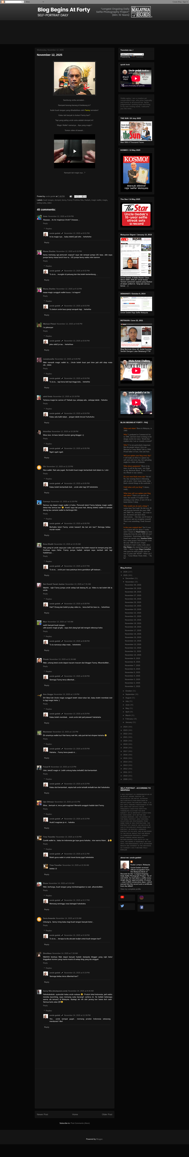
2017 (125, 751)
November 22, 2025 (133, 613)
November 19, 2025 (133, 623)
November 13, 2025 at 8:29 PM (77, 714)
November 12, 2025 (133, 648)
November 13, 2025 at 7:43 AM (60, 622)
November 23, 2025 (133, 609)
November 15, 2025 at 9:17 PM (77, 900)
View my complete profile (130, 889)
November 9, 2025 (132, 658)
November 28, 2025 (133, 592)
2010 (125, 776)
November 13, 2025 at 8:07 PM (77, 566)
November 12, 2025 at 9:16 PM (69, 289)
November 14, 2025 (133, 641)
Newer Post (42, 1114)
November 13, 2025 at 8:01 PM (77, 233)
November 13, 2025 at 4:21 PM (67, 802)
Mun (45, 622)
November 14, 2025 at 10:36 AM (75, 865)
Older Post (107, 1114)
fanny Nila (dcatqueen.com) (55, 991)
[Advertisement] (74, 1088)
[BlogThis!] (78, 196)
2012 (125, 769)
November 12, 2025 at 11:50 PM (64, 501)
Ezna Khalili (48, 544)
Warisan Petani (49, 324)
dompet (58, 200)
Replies (49, 229)
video (49, 203)
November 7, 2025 (132, 665)
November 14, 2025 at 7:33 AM (65, 953)
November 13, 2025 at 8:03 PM (77, 306)
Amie (45, 216)
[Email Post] (71, 196)
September (130, 694)
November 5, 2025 (132, 672)
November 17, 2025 (133, 630)
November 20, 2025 (133, 620)
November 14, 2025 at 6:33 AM (68, 918)
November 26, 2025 (133, 599)
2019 (125, 744)
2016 (125, 755)
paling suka (41, 203)
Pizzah (46, 659)
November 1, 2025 (132, 686)
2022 (125, 734)
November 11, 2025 (133, 651)
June (127, 705)
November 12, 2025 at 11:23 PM (60, 466)
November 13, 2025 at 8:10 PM (77, 784)
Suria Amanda (49, 918)
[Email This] (75, 196)
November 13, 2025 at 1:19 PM (66, 694)
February (129, 719)
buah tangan (48, 200)
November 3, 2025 (132, 679)
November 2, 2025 (132, 683)
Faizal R (46, 767)
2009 (125, 779)
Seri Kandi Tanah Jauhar (54, 584)
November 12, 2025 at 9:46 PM (69, 324)
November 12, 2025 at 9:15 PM (69, 251)
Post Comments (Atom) (80, 1123)
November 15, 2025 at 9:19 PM (77, 973)
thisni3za (47, 431)
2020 (125, 741)
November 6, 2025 (132, 669)
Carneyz (46, 501)
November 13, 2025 (133, 644)
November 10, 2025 (133, 655)
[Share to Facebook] (83, 196)
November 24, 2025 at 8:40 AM (81, 991)
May (127, 708)
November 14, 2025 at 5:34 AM (61, 883)
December (129, 578)
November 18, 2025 (133, 627)
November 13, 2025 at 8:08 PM (77, 604)
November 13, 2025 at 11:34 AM (62, 659)
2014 (125, 762)
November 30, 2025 (133, 585)
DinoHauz (47, 953)
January (129, 722)
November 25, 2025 (133, 602)
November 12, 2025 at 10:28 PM (65, 431)
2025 (125, 575)
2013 (125, 765)
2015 (125, 758)
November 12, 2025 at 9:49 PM (67, 359)
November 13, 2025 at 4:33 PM (69, 837)
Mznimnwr (47, 732)
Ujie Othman (48, 802)
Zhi (44, 466)
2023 (125, 730)
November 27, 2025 (133, 595)
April (127, 712)
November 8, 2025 (132, 662)
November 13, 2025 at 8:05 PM (77, 448)
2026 (125, 572)
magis (104, 200)
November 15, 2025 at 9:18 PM (77, 935)
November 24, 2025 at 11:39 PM (77, 1015)
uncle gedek (54, 233)
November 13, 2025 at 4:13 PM (63, 767)
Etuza (45, 883)
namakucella (48, 359)
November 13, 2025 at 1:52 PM (65, 732)
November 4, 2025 (132, 676)
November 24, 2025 (133, 606)
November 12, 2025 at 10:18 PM (66, 396)
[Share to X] (80, 196)
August (128, 698)
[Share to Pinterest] (85, 196)
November (129, 582)
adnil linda (47, 396)
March (128, 715)
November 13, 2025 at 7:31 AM (78, 584)
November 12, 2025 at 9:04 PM (61, 216)
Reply (45, 223)
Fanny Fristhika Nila (75, 200)
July (127, 701)
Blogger (99, 1139)
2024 (125, 727)
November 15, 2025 (133, 637)
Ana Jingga (48, 694)
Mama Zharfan (49, 251)
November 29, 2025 (133, 588)
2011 (125, 772)
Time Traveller (49, 837)
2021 (125, 737)
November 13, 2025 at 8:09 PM (77, 749)
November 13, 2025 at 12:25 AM (67, 544)
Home (75, 1114)
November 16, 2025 (133, 634)
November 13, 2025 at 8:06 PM (77, 523)
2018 (125, 748)
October (129, 691)
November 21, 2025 (133, 616)
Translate (139, 57)
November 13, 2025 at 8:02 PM (77, 271)
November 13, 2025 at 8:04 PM (77, 341)
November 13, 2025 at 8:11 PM (76, 854)
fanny (64, 200)
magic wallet (96, 200)
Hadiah (87, 200)
